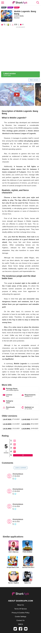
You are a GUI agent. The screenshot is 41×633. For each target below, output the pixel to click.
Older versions (34, 80)
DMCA (20, 624)
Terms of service (20, 609)
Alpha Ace (27, 583)
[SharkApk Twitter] (15, 630)
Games (10, 7)
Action (16, 7)
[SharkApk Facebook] (20, 630)
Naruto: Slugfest (13, 583)
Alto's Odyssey (13, 552)
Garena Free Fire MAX (28, 567)
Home (3, 7)
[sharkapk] (20, 2)
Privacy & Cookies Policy (20, 613)
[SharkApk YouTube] (25, 630)
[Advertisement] (20, 48)
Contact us (20, 620)
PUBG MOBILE (27, 552)
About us (20, 605)
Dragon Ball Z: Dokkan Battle (13, 567)
